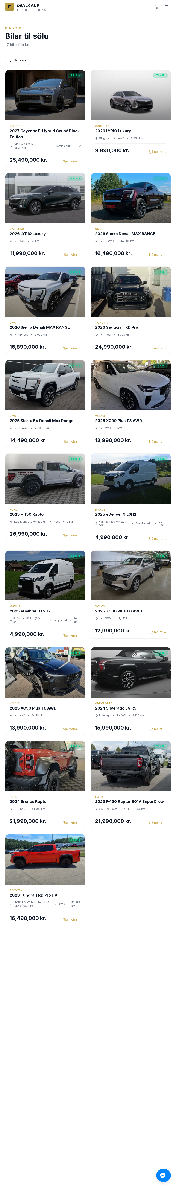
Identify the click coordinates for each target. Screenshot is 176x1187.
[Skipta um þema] (157, 7)
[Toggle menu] (166, 7)
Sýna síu (20, 60)
